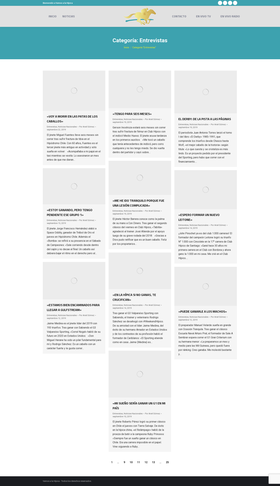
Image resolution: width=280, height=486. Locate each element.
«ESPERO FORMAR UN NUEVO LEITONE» (199, 217)
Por (86, 126)
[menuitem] (52, 16)
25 (167, 462)
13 (153, 462)
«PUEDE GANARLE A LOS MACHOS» (202, 311)
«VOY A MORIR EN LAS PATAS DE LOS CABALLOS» (72, 119)
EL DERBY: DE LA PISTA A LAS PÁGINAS (204, 118)
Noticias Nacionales (67, 126)
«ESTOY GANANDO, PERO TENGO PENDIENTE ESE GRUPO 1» (69, 212)
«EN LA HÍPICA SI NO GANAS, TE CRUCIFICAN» (134, 297)
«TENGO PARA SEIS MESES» (132, 113)
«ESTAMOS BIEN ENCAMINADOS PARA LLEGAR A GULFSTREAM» (73, 307)
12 (146, 462)
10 (131, 462)
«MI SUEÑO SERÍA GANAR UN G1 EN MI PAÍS (139, 406)
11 (138, 462)
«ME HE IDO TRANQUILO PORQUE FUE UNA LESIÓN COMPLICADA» (138, 203)
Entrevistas (52, 126)
